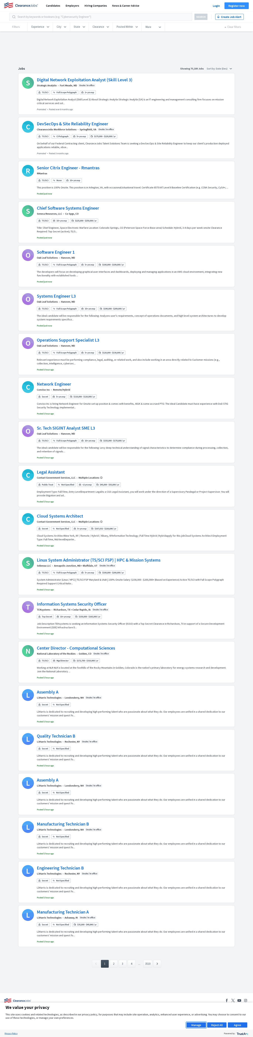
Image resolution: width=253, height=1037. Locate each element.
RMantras (42, 173)
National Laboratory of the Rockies (56, 653)
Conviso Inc (43, 389)
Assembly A (47, 692)
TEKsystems (43, 609)
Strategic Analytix (47, 85)
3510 (147, 963)
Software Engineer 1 (56, 252)
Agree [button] (237, 1025)
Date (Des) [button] (222, 68)
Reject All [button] (217, 1025)
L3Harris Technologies (49, 697)
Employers (72, 5)
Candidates (53, 5)
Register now (236, 6)
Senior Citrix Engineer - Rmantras (68, 168)
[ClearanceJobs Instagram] (245, 1000)
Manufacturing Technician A (63, 912)
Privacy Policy (11, 1033)
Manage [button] (196, 1025)
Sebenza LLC (44, 565)
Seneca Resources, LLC (49, 213)
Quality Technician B (56, 736)
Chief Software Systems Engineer (68, 208)
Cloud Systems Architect (60, 516)
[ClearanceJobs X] (233, 1000)
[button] (40, 26)
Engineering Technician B (60, 868)
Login (216, 6)
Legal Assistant (51, 472)
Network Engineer (54, 384)
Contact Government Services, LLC (56, 477)
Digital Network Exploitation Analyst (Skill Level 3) (84, 80)
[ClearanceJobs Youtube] (239, 1000)
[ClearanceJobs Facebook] (226, 1000)
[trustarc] (242, 1033)
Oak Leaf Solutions (47, 257)
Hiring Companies (95, 5)
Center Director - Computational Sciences (76, 648)
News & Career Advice (125, 5)
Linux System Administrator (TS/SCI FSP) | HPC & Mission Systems (98, 560)
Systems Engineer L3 (56, 296)
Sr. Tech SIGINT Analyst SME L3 (66, 428)
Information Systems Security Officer (72, 604)
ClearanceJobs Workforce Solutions (56, 129)
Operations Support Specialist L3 (68, 340)
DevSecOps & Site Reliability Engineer (72, 124)
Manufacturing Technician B (63, 824)
